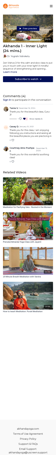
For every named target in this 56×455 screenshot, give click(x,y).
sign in (7, 99)
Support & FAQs (28, 444)
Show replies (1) (35, 119)
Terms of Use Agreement (28, 433)
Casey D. (14, 126)
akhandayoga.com (28, 428)
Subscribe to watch (26, 79)
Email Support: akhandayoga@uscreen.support (28, 451)
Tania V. (14, 108)
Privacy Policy (28, 438)
